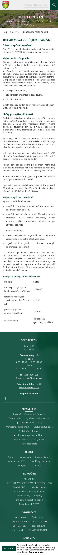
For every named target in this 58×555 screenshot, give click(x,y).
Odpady (38, 495)
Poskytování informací (29, 431)
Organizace (29, 512)
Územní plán (25, 457)
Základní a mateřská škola (23, 521)
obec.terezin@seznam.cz (30, 377)
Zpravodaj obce (42, 457)
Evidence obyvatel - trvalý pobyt (29, 439)
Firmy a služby (17, 530)
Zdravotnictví (21, 517)
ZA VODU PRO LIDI (38, 530)
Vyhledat (54, 5)
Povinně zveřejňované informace (29, 414)
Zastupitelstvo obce (43, 426)
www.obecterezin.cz (29, 387)
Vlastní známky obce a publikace (29, 491)
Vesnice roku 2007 (16, 461)
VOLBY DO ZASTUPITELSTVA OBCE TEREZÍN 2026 (29, 482)
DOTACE (37, 465)
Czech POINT (19, 487)
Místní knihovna (37, 525)
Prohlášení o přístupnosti (17, 426)
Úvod (5, 32)
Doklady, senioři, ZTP (29, 504)
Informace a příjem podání (29, 435)
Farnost (43, 521)
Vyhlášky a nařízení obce (37, 418)
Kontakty (29, 538)
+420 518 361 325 (30, 374)
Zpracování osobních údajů (29, 422)
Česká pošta (37, 517)
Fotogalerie (23, 465)
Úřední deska (15, 418)
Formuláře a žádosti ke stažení (29, 499)
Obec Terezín (5, 5)
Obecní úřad (14, 32)
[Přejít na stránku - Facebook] (5, 398)
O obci (29, 451)
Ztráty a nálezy (23, 495)
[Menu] (20, 5)
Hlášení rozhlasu (38, 487)
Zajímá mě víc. (36, 551)
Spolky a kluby (19, 525)
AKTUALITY (29, 478)
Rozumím (9, 548)
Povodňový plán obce (40, 461)
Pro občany (29, 473)
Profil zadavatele (29, 443)
